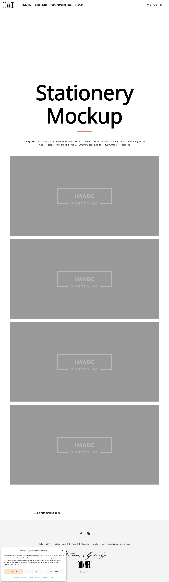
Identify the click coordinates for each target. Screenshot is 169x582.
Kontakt (79, 5)
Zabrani (34, 571)
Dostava (72, 544)
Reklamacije (84, 544)
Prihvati (13, 571)
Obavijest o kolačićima (21, 578)
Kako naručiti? (44, 544)
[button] (62, 550)
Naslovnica (26, 5)
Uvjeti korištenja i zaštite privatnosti (41, 578)
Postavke (54, 571)
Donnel (83, 571)
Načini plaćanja (60, 544)
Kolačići (95, 544)
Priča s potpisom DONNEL (61, 5)
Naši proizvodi (41, 5)
